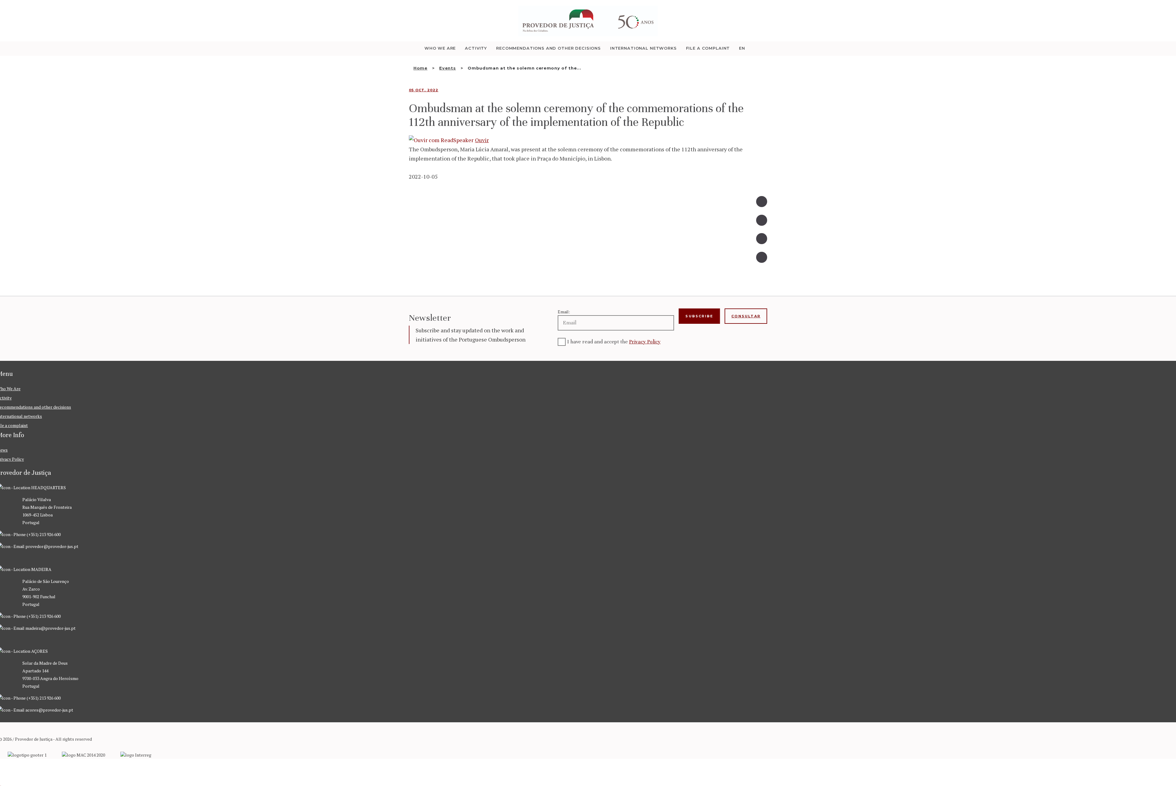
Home (420, 68)
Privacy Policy (645, 341)
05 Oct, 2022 (423, 90)
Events (447, 68)
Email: (564, 312)
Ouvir (482, 140)
